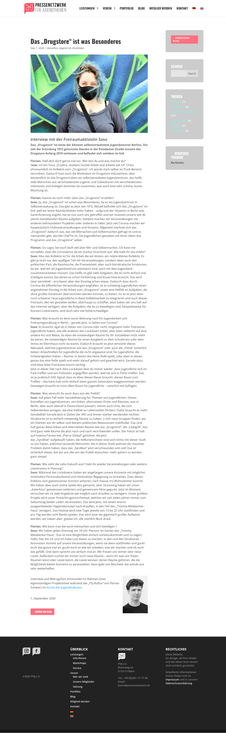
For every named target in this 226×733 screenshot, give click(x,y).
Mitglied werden (160, 8)
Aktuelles (52, 48)
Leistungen (87, 8)
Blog (141, 8)
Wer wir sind (80, 676)
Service (77, 668)
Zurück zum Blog (43, 611)
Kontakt (182, 8)
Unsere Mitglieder (83, 681)
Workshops (178, 130)
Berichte (176, 101)
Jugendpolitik (179, 120)
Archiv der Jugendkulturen (64, 587)
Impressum (172, 679)
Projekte (176, 125)
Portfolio (126, 8)
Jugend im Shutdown (71, 48)
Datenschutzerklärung (179, 683)
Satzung (77, 686)
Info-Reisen (178, 107)
